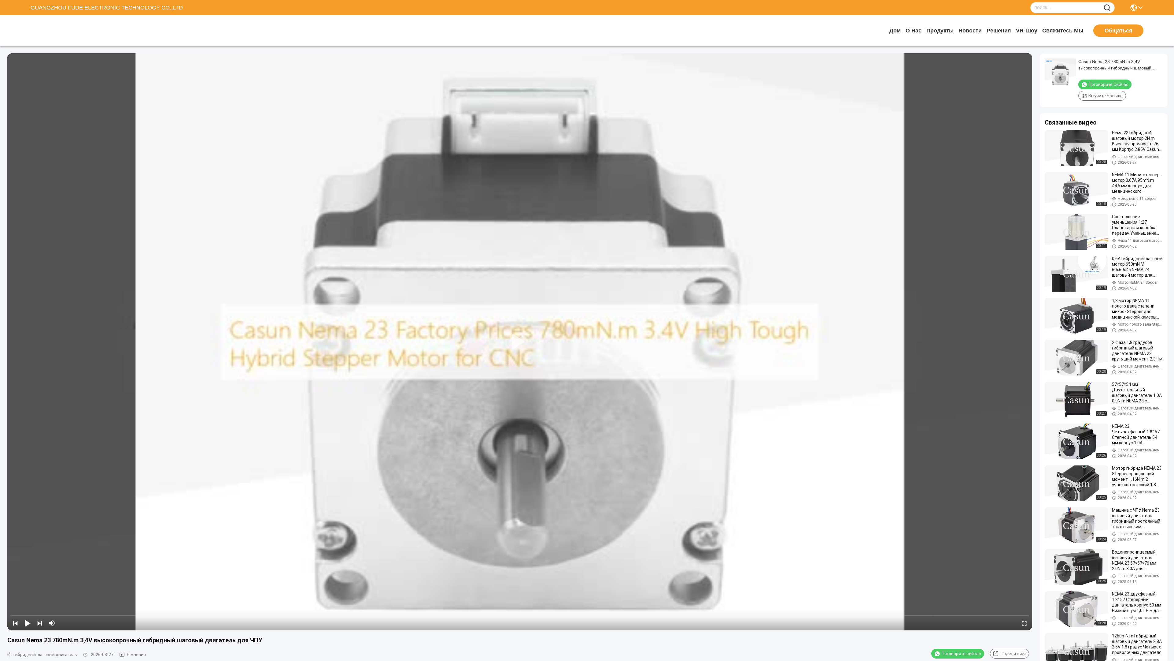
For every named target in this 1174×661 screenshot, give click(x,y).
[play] (519, 341)
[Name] (1107, 8)
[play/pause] (27, 623)
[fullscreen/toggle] (1024, 623)
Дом (895, 31)
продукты (940, 31)
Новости (970, 31)
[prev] (15, 623)
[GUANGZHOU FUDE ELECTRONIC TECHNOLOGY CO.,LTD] (64, 30)
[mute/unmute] (52, 623)
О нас (913, 31)
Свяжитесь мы (1062, 31)
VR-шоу (1026, 31)
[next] (40, 623)
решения (999, 31)
